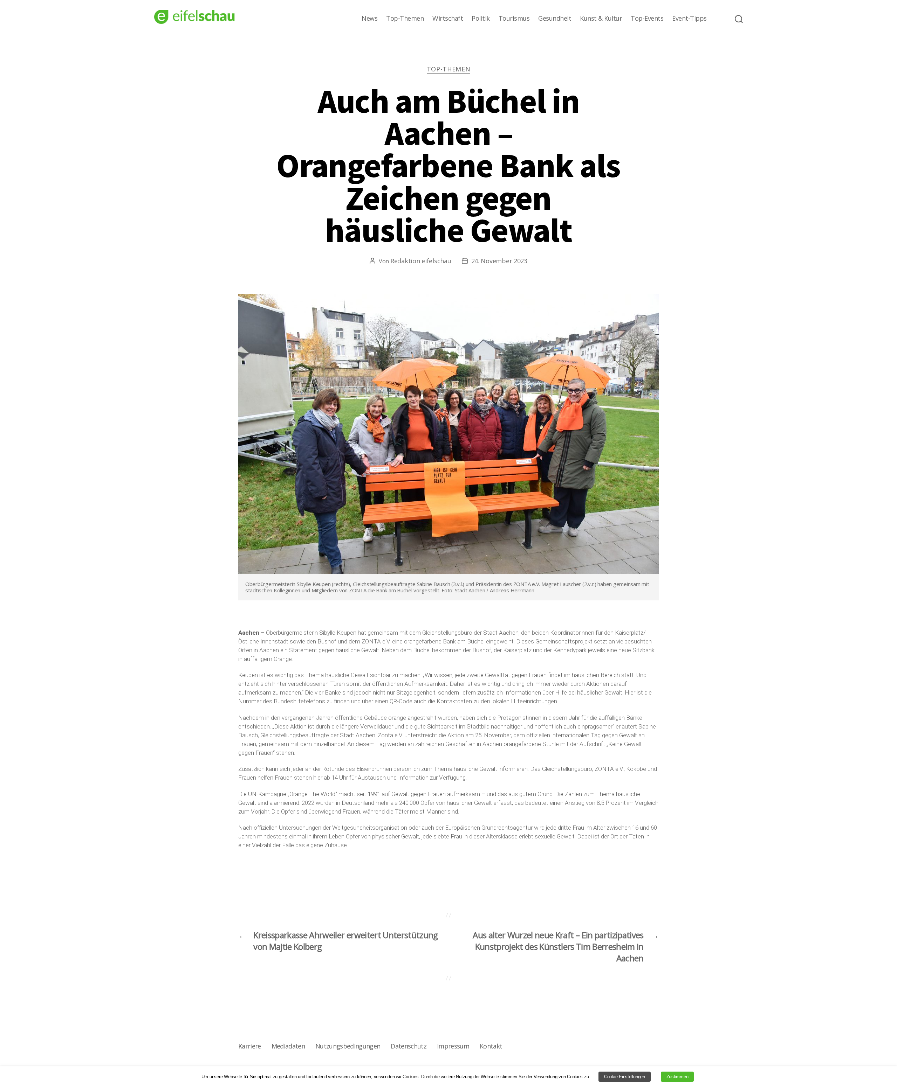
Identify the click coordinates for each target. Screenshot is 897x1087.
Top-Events (647, 18)
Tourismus (514, 18)
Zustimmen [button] (677, 1076)
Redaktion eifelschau (420, 261)
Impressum (453, 1046)
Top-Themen (405, 18)
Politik (481, 18)
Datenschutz (408, 1046)
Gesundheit (554, 18)
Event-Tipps (689, 18)
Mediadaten (288, 1046)
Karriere (249, 1046)
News (369, 18)
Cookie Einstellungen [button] (624, 1076)
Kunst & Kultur (601, 18)
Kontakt (491, 1046)
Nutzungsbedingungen (347, 1046)
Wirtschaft (447, 18)
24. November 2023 (499, 261)
